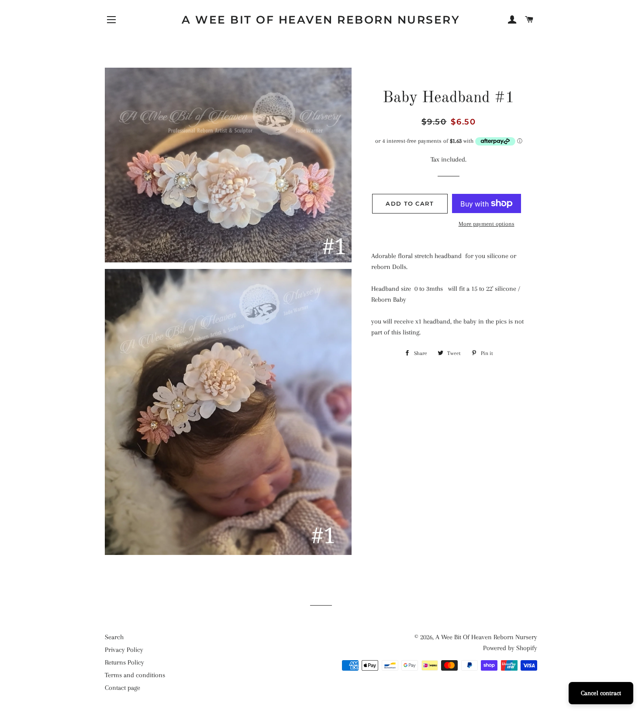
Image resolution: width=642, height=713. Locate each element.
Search (114, 637)
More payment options (486, 223)
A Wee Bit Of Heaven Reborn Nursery (321, 19)
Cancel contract (601, 692)
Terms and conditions (135, 675)
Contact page (122, 688)
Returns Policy (124, 662)
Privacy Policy (124, 650)
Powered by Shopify (510, 648)
